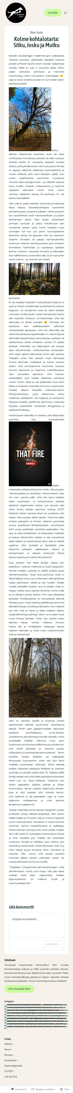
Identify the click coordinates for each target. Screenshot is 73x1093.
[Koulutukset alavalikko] (17, 1060)
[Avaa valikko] (65, 13)
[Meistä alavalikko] (13, 1044)
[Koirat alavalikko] (12, 1049)
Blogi (32, 32)
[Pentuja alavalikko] (13, 1055)
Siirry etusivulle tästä (19, 988)
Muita (39, 32)
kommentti (52, 943)
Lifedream (9, 960)
